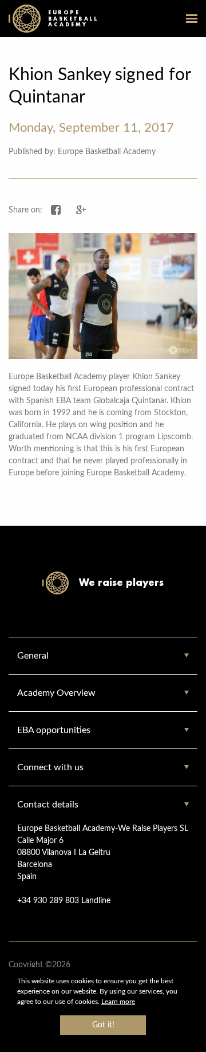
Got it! (103, 1025)
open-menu (191, 18)
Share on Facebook (56, 210)
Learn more (118, 1001)
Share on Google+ (81, 210)
